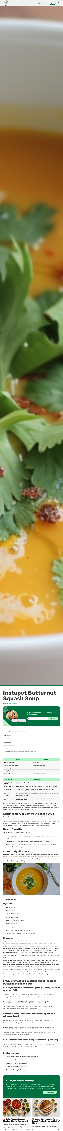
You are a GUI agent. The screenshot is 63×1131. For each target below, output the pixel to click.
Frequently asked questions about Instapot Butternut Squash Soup (20, 751)
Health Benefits (7, 742)
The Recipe (6, 748)
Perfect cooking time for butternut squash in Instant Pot (22, 1056)
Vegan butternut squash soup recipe (16, 1066)
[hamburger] (58, 3)
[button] (42, 3)
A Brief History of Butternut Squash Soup (13, 739)
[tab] (52, 3)
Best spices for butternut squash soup (17, 1063)
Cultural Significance (9, 745)
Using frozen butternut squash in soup (17, 1060)
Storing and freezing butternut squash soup (19, 1070)
